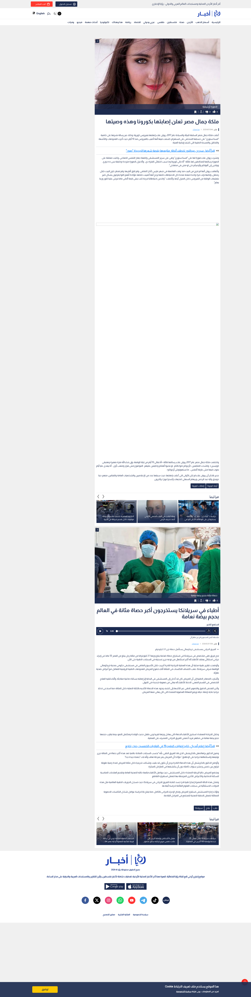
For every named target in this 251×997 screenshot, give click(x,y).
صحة (181, 22)
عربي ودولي (149, 22)
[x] (97, 900)
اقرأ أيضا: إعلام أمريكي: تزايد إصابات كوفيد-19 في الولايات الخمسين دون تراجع (170, 746)
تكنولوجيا (104, 22)
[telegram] (143, 900)
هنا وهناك (117, 22)
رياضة (128, 22)
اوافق (45, 989)
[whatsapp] (120, 900)
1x (107, 631)
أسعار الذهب (202, 22)
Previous (103, 496)
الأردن (190, 22)
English (40, 13)
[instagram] (108, 900)
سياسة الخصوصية (183, 991)
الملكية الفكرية (124, 914)
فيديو (79, 22)
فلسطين (172, 22)
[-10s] (208, 631)
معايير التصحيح (109, 914)
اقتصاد (137, 22)
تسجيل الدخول (65, 4)
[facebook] (85, 900)
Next (98, 496)
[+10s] (215, 631)
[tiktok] (155, 900)
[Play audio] (100, 631)
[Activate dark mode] (57, 13)
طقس (160, 22)
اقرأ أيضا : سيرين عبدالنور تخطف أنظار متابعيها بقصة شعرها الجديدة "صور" (170, 150)
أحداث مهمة (91, 22)
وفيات (71, 22)
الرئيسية (216, 22)
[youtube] (131, 900)
